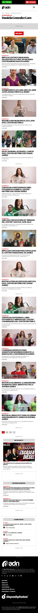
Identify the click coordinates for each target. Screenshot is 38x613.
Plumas (5, 522)
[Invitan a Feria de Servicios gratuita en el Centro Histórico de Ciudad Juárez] (19, 269)
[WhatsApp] (18, 576)
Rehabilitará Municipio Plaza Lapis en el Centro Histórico (18, 122)
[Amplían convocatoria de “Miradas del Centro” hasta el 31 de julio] (19, 207)
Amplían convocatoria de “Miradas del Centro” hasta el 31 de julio (18, 221)
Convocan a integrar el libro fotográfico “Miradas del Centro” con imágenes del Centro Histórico (18, 319)
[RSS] (10, 576)
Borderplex (5, 55)
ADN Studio (6, 461)
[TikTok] (16, 576)
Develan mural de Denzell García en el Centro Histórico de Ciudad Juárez (18, 153)
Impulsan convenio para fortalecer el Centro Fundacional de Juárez (19, 252)
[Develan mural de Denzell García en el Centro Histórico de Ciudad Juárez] (19, 138)
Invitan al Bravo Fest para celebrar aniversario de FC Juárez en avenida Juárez (19, 417)
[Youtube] (21, 576)
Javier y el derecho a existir (12, 532)
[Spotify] (13, 576)
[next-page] (14, 432)
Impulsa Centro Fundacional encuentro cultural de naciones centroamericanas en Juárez (17, 59)
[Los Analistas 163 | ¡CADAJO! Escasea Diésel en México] (19, 452)
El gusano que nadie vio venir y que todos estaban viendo (17, 524)
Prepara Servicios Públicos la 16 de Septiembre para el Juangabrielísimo (18, 500)
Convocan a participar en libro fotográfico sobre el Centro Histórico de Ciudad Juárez (16, 189)
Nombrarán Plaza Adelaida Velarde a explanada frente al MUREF (19, 91)
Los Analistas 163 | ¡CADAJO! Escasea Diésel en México (17, 463)
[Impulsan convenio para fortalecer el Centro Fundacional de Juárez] (19, 238)
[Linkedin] (7, 576)
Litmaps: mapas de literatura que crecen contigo (16, 540)
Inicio (3, 13)
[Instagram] (5, 576)
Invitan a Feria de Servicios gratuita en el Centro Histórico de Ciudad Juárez (19, 283)
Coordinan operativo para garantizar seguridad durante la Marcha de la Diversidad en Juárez (18, 352)
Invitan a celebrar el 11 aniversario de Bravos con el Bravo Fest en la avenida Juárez (18, 385)
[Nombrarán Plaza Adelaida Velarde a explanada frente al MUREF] (19, 77)
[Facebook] (2, 576)
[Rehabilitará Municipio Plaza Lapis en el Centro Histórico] (19, 108)
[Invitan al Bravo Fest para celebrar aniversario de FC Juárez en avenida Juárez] (19, 402)
